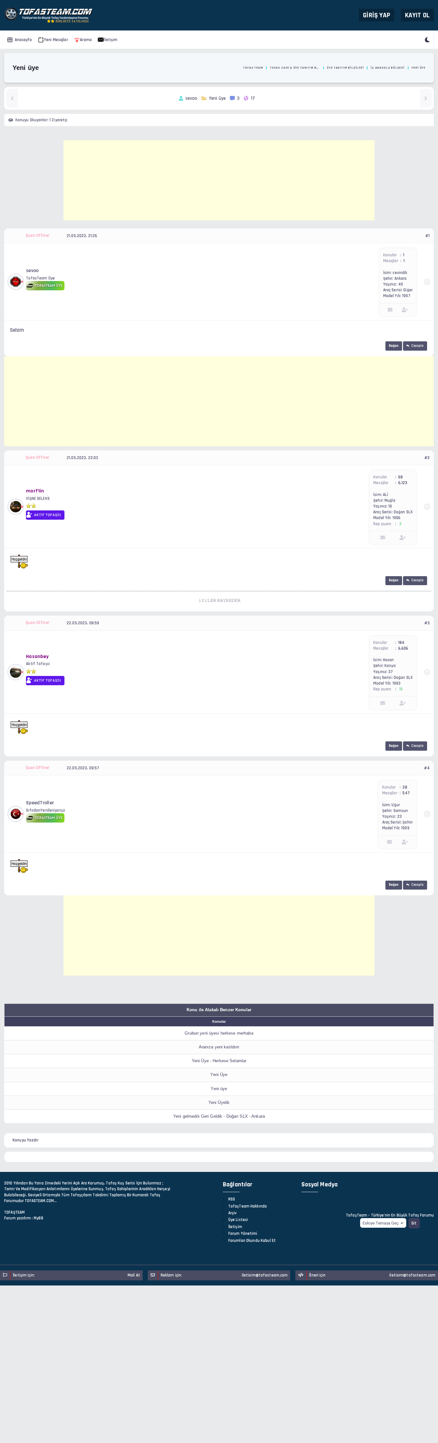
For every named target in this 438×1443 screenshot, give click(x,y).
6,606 (403, 648)
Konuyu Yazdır (25, 1140)
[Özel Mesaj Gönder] (390, 310)
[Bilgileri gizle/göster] (427, 282)
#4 (427, 768)
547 (405, 793)
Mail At (134, 1275)
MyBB (38, 1218)
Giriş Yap (376, 15)
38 (404, 787)
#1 (427, 235)
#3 (427, 623)
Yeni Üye (218, 1074)
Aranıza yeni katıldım (219, 1047)
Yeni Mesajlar (56, 39)
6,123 (403, 482)
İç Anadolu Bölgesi (388, 67)
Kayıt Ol (417, 15)
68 (400, 477)
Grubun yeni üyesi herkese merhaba (219, 1033)
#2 (427, 457)
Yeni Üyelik (219, 1102)
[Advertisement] (219, 180)
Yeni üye (219, 1088)
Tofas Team (253, 67)
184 (401, 642)
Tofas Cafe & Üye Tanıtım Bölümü (295, 67)
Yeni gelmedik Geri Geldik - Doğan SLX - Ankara (219, 1116)
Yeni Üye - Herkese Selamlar (219, 1060)
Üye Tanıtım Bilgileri (345, 67)
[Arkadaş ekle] (405, 310)
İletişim (110, 39)
